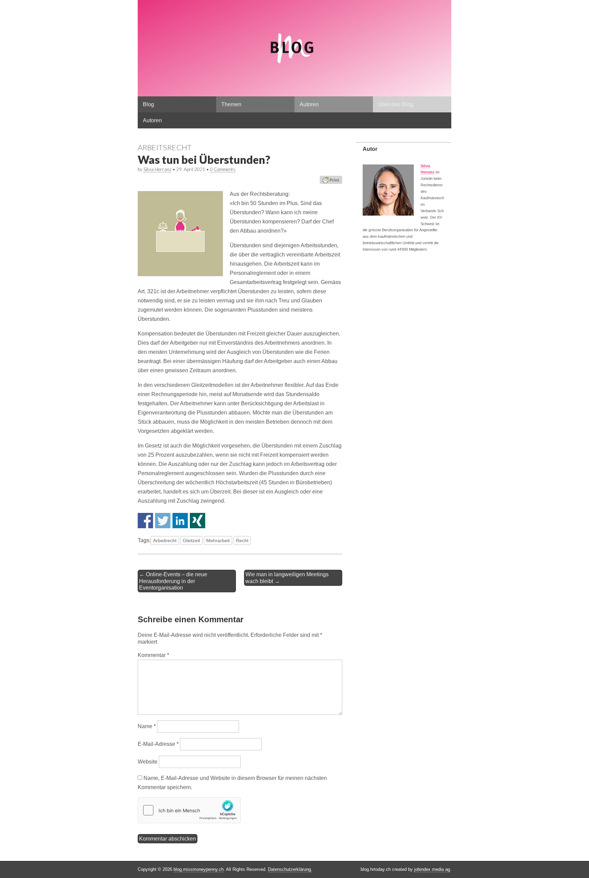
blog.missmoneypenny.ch (198, 869)
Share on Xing (197, 520)
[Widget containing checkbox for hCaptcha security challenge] (189, 810)
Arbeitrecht (165, 540)
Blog (148, 104)
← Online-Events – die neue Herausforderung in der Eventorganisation (173, 580)
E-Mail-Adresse (158, 744)
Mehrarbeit (218, 540)
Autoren (309, 104)
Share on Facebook (145, 520)
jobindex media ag (432, 869)
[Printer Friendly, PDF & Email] (331, 180)
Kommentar (153, 655)
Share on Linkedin (180, 520)
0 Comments (223, 169)
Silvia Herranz (157, 169)
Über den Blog (395, 104)
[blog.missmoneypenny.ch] (294, 48)
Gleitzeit (191, 540)
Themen (231, 104)
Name (147, 726)
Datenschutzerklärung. (290, 869)
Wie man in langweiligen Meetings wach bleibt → (287, 577)
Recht (242, 540)
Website (147, 762)
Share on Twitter (162, 520)
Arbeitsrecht (165, 147)
